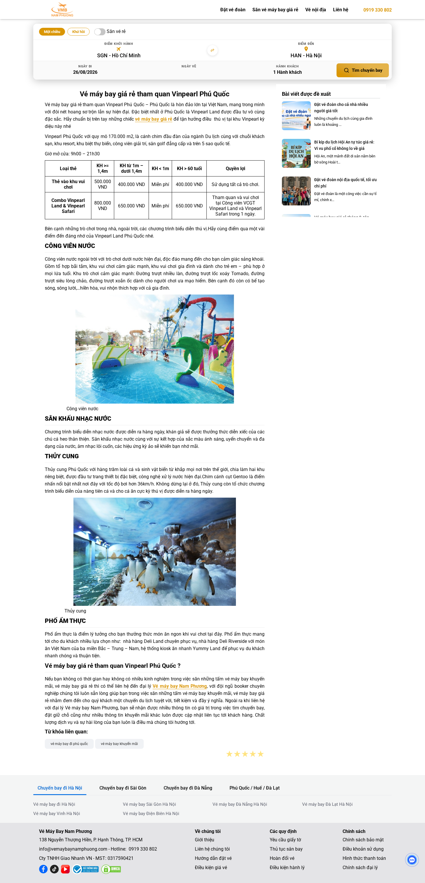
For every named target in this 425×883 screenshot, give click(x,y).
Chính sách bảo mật (363, 839)
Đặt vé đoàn (232, 9)
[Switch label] (100, 31)
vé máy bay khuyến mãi (119, 744)
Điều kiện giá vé (211, 867)
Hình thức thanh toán (364, 858)
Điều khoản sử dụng (363, 849)
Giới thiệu (204, 839)
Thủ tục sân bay (286, 849)
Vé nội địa (315, 9)
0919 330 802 (377, 10)
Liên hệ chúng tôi (212, 849)
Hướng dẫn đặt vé (213, 858)
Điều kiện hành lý (287, 867)
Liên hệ (340, 9)
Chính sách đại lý (360, 867)
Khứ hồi (78, 32)
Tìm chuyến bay (367, 70)
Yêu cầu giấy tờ (285, 839)
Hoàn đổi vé (282, 858)
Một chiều (52, 32)
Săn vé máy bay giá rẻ (275, 9)
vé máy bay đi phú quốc (69, 744)
